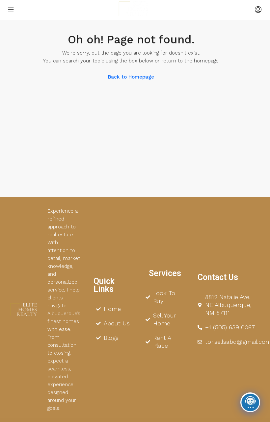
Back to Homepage (131, 77)
